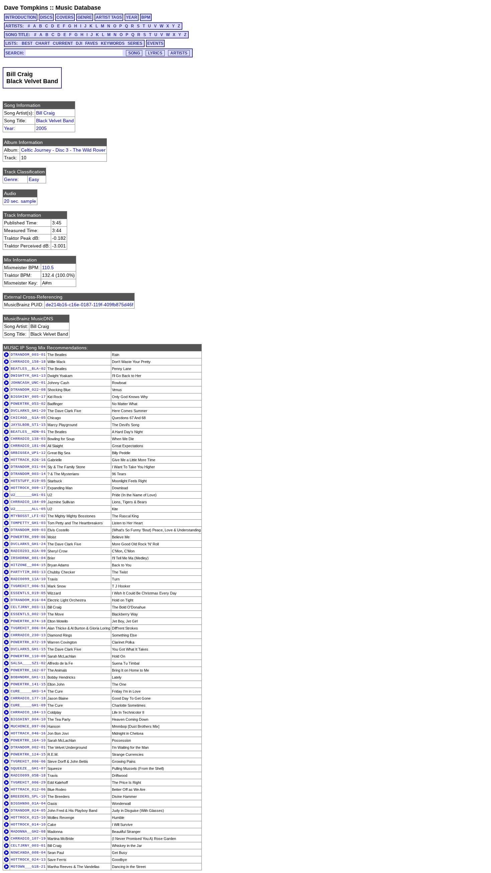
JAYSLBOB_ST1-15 (28, 425)
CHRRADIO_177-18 (28, 698)
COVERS (64, 17)
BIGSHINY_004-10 (28, 719)
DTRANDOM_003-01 (28, 355)
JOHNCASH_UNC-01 (28, 383)
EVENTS (155, 43)
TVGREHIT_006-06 (28, 761)
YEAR (131, 17)
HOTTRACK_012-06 (28, 790)
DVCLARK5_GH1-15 (28, 649)
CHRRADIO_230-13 (28, 635)
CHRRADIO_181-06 (28, 446)
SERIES (135, 43)
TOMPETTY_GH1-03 (28, 523)
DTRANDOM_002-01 (28, 747)
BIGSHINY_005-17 (28, 397)
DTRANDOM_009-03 (28, 530)
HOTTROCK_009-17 (28, 488)
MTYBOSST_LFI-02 (28, 516)
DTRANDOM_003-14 (28, 474)
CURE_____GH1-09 (28, 705)
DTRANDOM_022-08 (28, 390)
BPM (145, 17)
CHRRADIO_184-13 (28, 712)
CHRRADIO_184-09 (28, 502)
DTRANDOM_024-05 (28, 811)
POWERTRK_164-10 (28, 740)
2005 (41, 128)
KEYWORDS (113, 43)
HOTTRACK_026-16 (28, 460)
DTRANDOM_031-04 (28, 467)
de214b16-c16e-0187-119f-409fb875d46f (89, 304)
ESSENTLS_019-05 (28, 593)
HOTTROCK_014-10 (28, 825)
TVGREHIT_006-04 (28, 628)
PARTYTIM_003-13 (28, 572)
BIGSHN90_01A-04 (28, 804)
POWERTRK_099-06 (28, 537)
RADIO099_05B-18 (28, 775)
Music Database (78, 7)
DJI (79, 43)
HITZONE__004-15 (28, 565)
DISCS (46, 17)
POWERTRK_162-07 (28, 670)
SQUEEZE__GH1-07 (28, 768)
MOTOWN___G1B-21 (28, 867)
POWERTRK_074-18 (28, 621)
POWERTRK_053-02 (28, 404)
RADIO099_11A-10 (28, 579)
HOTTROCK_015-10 (28, 818)
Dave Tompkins (26, 7)
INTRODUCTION (20, 17)
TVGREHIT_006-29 (28, 782)
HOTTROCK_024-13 (28, 860)
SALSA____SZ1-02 (28, 663)
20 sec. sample (20, 201)
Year (9, 128)
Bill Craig (45, 113)
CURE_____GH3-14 (28, 691)
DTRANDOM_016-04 (28, 600)
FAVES (91, 43)
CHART (42, 43)
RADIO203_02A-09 (28, 551)
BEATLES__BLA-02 (28, 369)
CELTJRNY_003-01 (28, 846)
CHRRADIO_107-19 (28, 839)
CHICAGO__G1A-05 (28, 418)
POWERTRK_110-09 (28, 656)
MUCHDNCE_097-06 (28, 726)
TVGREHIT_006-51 (28, 586)
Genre (10, 179)
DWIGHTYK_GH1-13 (28, 376)
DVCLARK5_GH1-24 (28, 544)
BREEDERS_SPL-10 (28, 797)
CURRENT (63, 43)
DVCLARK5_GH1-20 (28, 411)
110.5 (48, 267)
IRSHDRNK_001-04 (28, 558)
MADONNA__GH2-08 (28, 832)
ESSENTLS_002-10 (28, 614)
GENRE (84, 17)
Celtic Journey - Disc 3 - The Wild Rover (63, 150)
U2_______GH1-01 (28, 495)
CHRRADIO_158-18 (28, 362)
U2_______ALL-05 (28, 509)
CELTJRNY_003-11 (28, 607)
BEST (27, 43)
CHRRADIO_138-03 (28, 439)
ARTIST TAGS (109, 17)
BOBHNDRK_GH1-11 (28, 677)
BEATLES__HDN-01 (28, 432)
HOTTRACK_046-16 (28, 733)
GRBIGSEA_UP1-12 (28, 453)
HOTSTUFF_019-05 (28, 481)
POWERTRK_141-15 (28, 684)
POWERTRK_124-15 (28, 754)
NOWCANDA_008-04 (28, 853)
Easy (34, 179)
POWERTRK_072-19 (28, 642)
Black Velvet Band (55, 120)
